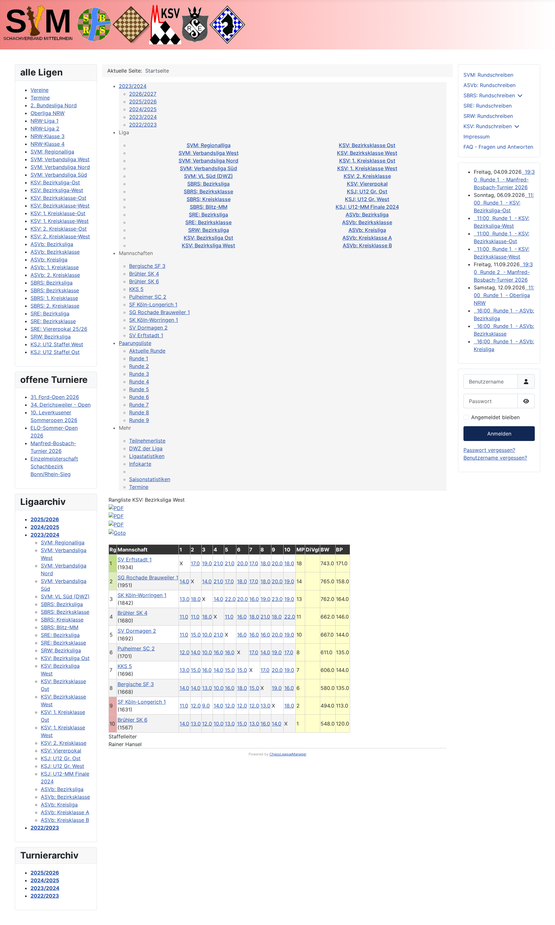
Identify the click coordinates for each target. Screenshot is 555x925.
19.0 (207, 563)
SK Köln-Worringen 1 (153, 320)
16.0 (254, 599)
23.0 (277, 599)
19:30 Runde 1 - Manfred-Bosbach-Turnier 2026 (504, 179)
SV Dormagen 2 (148, 327)
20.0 (242, 563)
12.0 (184, 652)
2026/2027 (142, 94)
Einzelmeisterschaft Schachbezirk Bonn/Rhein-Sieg (54, 466)
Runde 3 (139, 374)
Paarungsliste (135, 343)
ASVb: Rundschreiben (489, 85)
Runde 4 (139, 381)
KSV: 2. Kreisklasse (367, 176)
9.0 (206, 705)
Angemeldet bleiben (495, 417)
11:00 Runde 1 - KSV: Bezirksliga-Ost (504, 203)
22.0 (230, 599)
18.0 (265, 563)
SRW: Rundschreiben (488, 116)
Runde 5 (139, 389)
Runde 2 (139, 366)
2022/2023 (143, 124)
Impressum (476, 136)
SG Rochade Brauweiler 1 (159, 312)
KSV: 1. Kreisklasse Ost (367, 160)
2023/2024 (132, 86)
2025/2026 (143, 101)
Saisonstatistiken (149, 479)
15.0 (196, 634)
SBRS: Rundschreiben (489, 95)
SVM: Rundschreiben (488, 75)
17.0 (195, 563)
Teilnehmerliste (147, 440)
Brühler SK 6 (144, 281)
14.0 (184, 581)
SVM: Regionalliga (209, 145)
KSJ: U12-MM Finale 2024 (367, 207)
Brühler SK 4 (144, 273)
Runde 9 (139, 420)
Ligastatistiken (146, 456)
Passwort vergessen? (489, 450)
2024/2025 (143, 109)
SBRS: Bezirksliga (208, 184)
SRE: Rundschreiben (487, 105)
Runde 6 (139, 397)
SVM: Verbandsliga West (209, 153)
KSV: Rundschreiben (487, 126)
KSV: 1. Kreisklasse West (367, 168)
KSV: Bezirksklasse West (367, 153)
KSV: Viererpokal (367, 184)
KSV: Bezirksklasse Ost (367, 145)
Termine (138, 487)
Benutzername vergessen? (495, 457)
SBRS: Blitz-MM (208, 207)
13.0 (184, 599)
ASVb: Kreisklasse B (367, 245)
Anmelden (499, 433)
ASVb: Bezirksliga (367, 214)
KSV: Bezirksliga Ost (208, 237)
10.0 (207, 634)
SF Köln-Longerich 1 (153, 304)
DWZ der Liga (146, 448)
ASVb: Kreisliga (367, 230)
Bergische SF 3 (147, 266)
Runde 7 (139, 404)
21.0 (218, 563)
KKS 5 (136, 289)
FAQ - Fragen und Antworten (498, 147)
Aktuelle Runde (147, 351)
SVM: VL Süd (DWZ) (208, 176)
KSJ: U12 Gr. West (367, 199)
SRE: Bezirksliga (208, 214)
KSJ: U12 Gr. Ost (367, 191)
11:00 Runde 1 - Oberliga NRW (504, 295)
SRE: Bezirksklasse (208, 222)
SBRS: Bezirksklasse (208, 191)
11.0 (184, 616)
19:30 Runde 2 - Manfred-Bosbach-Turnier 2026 (503, 272)
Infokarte (140, 464)
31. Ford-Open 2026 (55, 397)
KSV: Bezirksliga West (208, 245)
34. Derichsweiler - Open (61, 404)
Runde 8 (139, 412)
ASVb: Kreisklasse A (367, 237)
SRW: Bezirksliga (208, 230)
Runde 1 (138, 358)
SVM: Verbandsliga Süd (208, 168)
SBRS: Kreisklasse (209, 199)
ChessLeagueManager (287, 754)
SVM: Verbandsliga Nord (208, 160)
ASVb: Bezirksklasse (367, 222)
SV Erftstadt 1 (146, 335)
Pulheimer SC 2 (147, 297)
